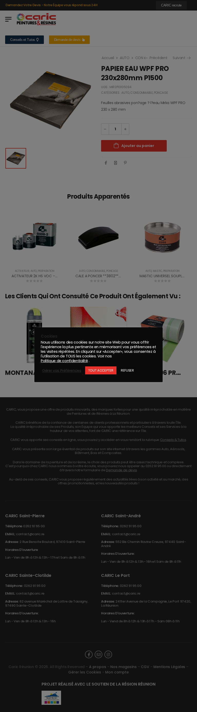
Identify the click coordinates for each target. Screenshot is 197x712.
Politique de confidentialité (64, 360)
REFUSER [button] (127, 370)
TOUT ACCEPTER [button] (100, 370)
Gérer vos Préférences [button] (61, 370)
